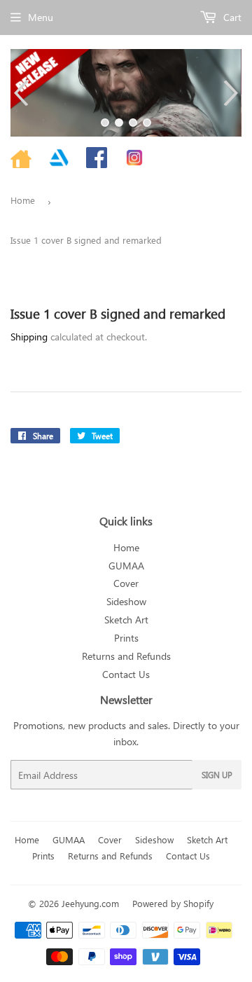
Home (22, 200)
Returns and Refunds (126, 656)
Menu (40, 17)
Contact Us (126, 674)
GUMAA (126, 565)
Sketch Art (126, 619)
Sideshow (126, 601)
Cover (126, 583)
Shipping (29, 336)
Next (232, 93)
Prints (126, 637)
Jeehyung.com (90, 903)
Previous (19, 93)
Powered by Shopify (173, 903)
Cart (230, 17)
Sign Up (217, 774)
